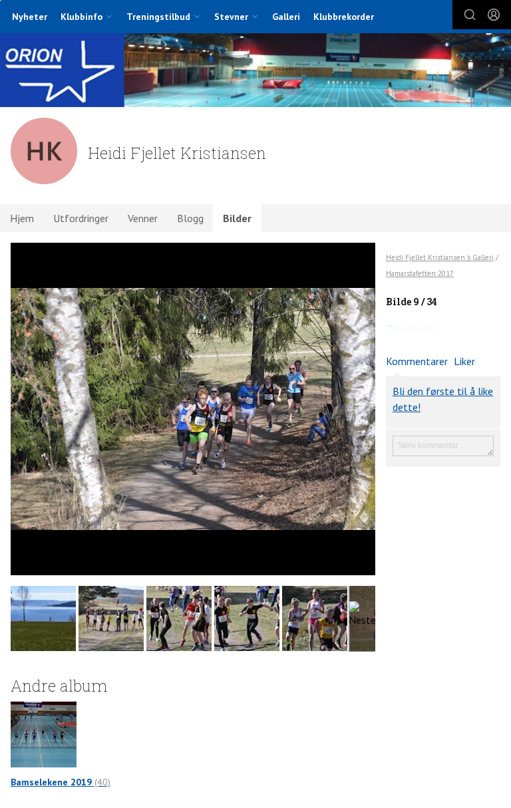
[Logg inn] (494, 15)
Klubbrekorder (343, 17)
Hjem (22, 218)
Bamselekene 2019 (60, 782)
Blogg (190, 218)
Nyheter (29, 17)
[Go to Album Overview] (44, 733)
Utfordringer (80, 218)
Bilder (237, 218)
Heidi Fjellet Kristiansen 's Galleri (440, 257)
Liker (464, 361)
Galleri (286, 17)
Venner (143, 218)
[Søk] (470, 15)
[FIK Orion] (255, 71)
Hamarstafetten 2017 (420, 273)
